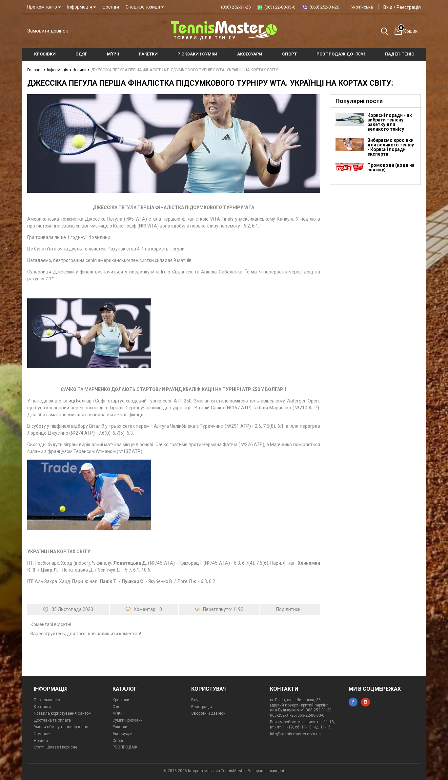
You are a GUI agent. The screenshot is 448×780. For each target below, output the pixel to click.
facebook (353, 702)
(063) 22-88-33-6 (279, 7)
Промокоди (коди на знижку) (391, 167)
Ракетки (119, 727)
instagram (365, 702)
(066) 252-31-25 (236, 7)
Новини (80, 70)
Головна (35, 70)
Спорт (117, 740)
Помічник (42, 733)
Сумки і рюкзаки (127, 720)
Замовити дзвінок (47, 31)
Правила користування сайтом (63, 713)
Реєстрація (409, 7)
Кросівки (120, 700)
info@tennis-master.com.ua (295, 734)
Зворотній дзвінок (208, 713)
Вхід (388, 7)
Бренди (111, 7)
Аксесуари (122, 733)
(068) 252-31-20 (324, 7)
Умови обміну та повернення (61, 727)
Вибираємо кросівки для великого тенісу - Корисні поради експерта (390, 147)
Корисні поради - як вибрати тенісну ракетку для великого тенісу (389, 122)
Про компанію (42, 7)
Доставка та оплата (52, 720)
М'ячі (117, 713)
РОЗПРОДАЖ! (125, 747)
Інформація (80, 7)
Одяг (117, 706)
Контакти (42, 706)
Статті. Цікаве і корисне (55, 747)
